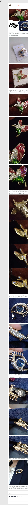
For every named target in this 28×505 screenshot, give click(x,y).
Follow (18, 5)
